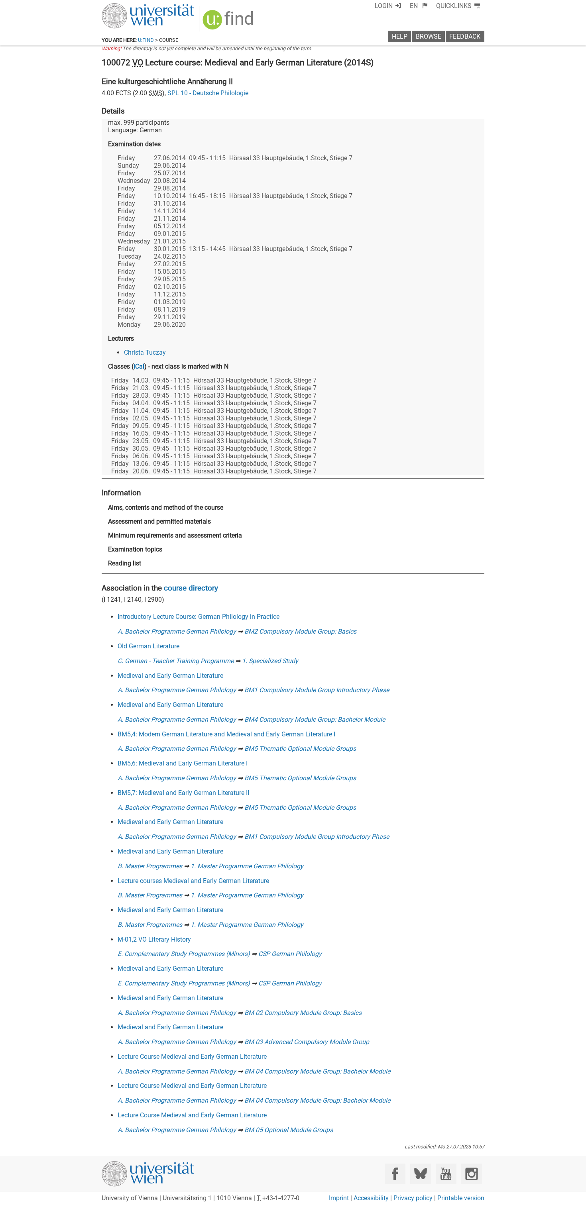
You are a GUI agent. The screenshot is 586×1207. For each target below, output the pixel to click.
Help (399, 36)
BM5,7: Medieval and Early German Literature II (183, 793)
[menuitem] (419, 6)
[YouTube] (446, 1174)
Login (384, 6)
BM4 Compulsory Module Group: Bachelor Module (314, 719)
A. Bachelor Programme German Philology (177, 631)
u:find (146, 40)
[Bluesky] (420, 1174)
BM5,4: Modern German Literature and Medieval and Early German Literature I (226, 734)
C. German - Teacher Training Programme (176, 661)
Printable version (460, 1198)
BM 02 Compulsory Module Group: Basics (303, 1013)
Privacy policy (413, 1198)
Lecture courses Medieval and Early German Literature (193, 881)
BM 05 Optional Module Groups (288, 1130)
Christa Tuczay (145, 352)
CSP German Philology (290, 954)
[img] (229, 22)
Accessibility (371, 1198)
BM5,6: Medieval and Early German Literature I (183, 763)
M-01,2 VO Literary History (154, 939)
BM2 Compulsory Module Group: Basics (300, 631)
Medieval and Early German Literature (170, 675)
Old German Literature (148, 646)
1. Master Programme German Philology (247, 866)
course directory (191, 588)
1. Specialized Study (270, 661)
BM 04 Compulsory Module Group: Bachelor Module (317, 1071)
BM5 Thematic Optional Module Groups (300, 748)
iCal (139, 366)
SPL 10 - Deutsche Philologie (207, 93)
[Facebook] (395, 1174)
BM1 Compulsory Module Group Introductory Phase (316, 690)
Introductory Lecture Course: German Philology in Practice (198, 616)
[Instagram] (471, 1174)
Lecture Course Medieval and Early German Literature (192, 1056)
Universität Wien (129, 7)
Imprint (339, 1198)
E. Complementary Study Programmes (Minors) (184, 954)
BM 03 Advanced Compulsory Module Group (306, 1042)
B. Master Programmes (150, 866)
